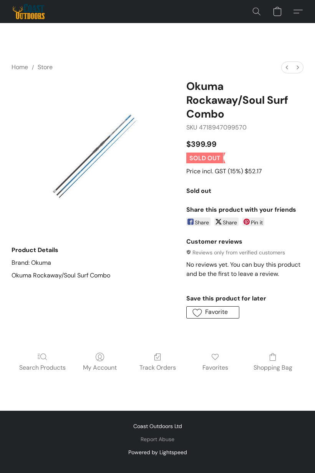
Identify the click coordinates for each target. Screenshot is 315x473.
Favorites (215, 367)
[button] (28, 11)
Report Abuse (157, 439)
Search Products (42, 367)
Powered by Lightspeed (157, 452)
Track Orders (157, 367)
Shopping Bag (273, 367)
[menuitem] (287, 67)
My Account (100, 367)
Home (20, 67)
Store (45, 67)
